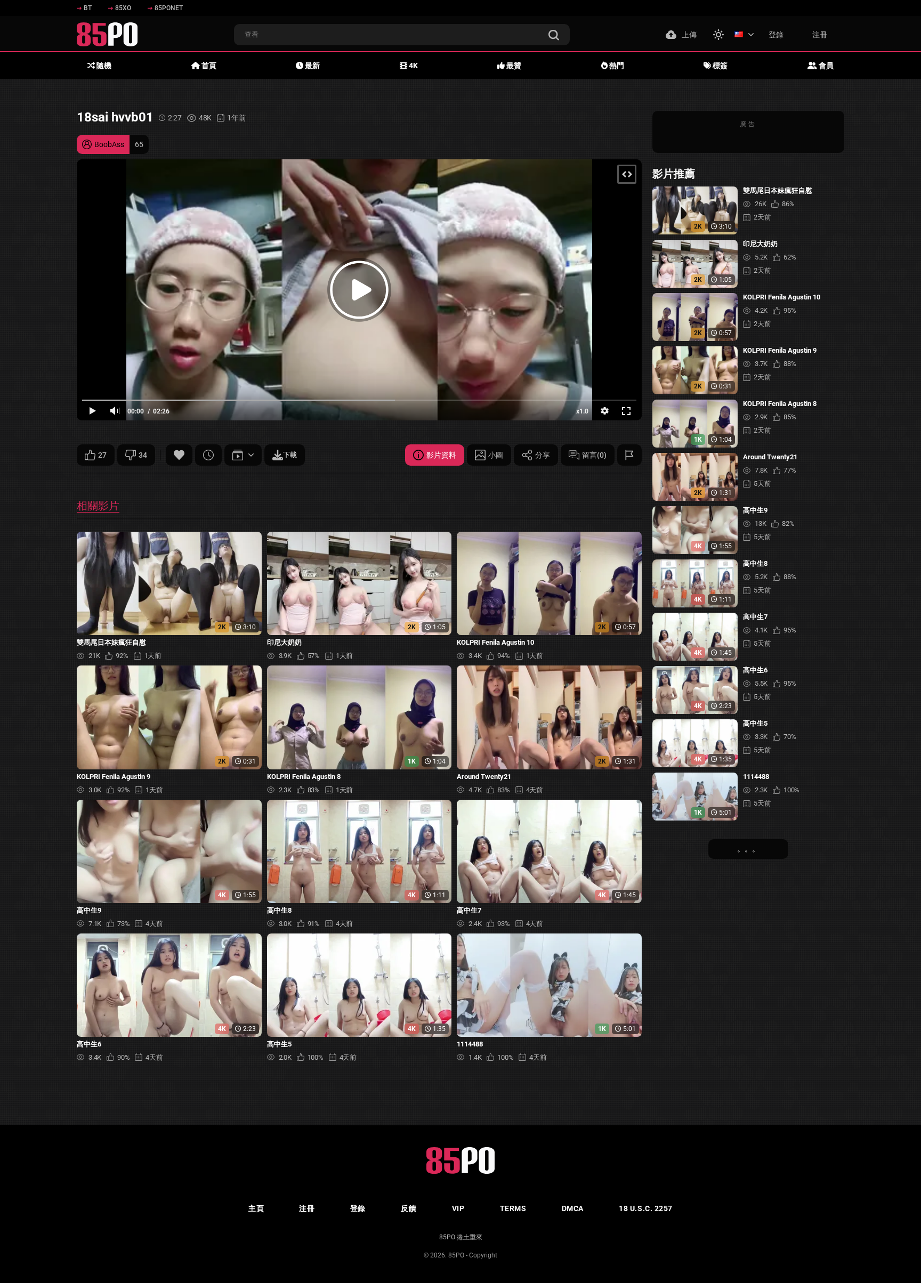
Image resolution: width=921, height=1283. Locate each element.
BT (88, 8)
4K (412, 65)
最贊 (513, 65)
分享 (542, 455)
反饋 (408, 1208)
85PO (456, 1255)
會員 (825, 65)
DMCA (573, 1208)
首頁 (208, 65)
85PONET (169, 8)
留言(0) (594, 455)
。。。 (748, 848)
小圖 (495, 455)
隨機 (103, 65)
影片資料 (441, 455)
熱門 (616, 65)
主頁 (256, 1208)
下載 (290, 455)
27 (102, 455)
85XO (123, 8)
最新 (311, 65)
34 (143, 455)
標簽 (719, 65)
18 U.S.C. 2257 (646, 1208)
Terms (513, 1208)
